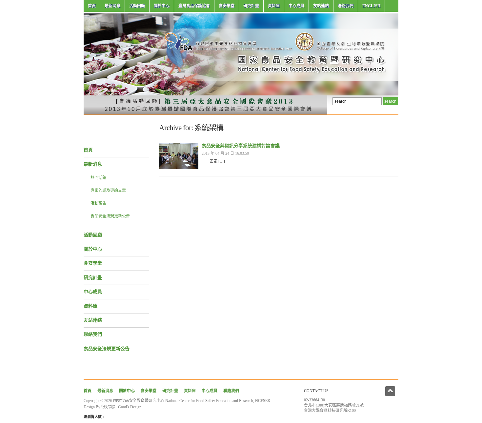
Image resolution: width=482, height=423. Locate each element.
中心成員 (296, 6)
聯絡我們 (345, 6)
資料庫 (274, 6)
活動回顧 (137, 6)
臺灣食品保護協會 (194, 6)
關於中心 (162, 6)
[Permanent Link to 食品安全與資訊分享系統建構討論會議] (178, 168)
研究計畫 (251, 6)
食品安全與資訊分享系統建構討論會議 (241, 145)
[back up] (390, 391)
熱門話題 (98, 177)
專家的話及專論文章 (108, 190)
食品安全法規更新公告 (110, 216)
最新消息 (112, 6)
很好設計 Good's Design (121, 407)
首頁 (92, 6)
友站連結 (321, 6)
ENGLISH (371, 6)
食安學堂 (226, 6)
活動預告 (98, 203)
